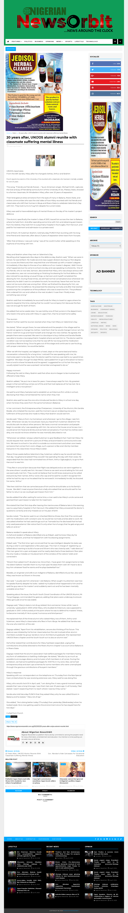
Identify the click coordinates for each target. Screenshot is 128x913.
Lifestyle (79, 41)
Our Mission (43, 839)
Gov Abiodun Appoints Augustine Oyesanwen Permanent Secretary (67, 886)
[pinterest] (104, 839)
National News (97, 326)
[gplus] (101, 839)
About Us (19, 839)
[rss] (112, 839)
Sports (68, 41)
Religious (113, 329)
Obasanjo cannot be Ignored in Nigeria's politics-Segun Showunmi (71, 781)
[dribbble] (110, 839)
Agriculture (96, 306)
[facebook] (95, 839)
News (58, 41)
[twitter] (98, 839)
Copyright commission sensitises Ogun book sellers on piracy (44, 781)
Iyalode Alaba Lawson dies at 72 (67, 894)
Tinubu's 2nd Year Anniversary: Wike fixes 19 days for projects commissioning (67, 854)
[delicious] (121, 839)
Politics (28, 41)
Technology (92, 41)
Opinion (94, 329)
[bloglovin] (107, 839)
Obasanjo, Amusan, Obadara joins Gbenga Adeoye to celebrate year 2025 (29, 864)
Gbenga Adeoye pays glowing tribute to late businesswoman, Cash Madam (67, 876)
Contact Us (30, 839)
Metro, (20, 146)
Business (39, 41)
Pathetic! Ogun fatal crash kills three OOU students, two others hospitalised (18, 781)
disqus (44, 790)
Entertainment (97, 316)
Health (94, 319)
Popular (105, 228)
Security (94, 332)
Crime (93, 312)
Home (8, 133)
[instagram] (118, 839)
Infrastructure (105, 319)
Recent (94, 228)
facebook (71, 790)
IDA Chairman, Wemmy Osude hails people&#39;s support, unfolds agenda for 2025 (29, 854)
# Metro (13, 716)
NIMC (114, 326)
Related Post (11, 759)
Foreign (109, 316)
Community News (107, 309)
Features (16, 41)
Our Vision (56, 839)
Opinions (50, 41)
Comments (117, 228)
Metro (14, 133)
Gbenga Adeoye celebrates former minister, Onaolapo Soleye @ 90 (106, 886)
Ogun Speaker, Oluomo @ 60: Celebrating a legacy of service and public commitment (106, 896)
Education (102, 312)
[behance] (115, 839)
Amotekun (108, 306)
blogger (18, 790)
